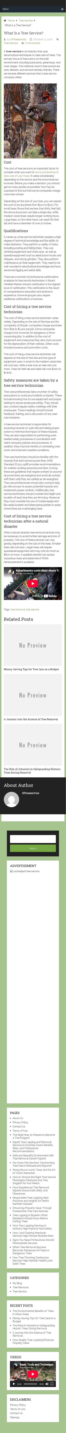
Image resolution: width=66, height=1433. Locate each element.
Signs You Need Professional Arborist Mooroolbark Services (33, 1242)
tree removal (18, 609)
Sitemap (14, 1417)
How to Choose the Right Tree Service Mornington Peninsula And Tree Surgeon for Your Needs (34, 1180)
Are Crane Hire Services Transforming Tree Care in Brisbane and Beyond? (34, 1164)
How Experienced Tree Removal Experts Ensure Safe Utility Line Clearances (31, 1190)
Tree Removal (20, 1287)
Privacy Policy (20, 1122)
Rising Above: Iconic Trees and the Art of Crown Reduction (34, 1171)
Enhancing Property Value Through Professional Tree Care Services (32, 1210)
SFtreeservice (18, 39)
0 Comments (32, 43)
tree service (32, 609)
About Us (18, 1118)
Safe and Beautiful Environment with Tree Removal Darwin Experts (33, 1157)
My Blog (17, 1283)
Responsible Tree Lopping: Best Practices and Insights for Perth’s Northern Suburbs (31, 1200)
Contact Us (19, 1126)
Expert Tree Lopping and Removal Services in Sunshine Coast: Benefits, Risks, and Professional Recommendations (33, 1147)
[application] (33, 1374)
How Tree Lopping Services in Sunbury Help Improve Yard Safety (32, 1227)
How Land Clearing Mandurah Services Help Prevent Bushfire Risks (33, 1234)
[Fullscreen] (51, 1383)
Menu (6, 9)
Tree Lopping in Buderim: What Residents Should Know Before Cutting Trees (30, 1218)
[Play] (13, 1383)
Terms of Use (20, 1130)
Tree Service (11, 43)
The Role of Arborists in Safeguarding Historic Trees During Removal (34, 1327)
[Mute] (47, 1383)
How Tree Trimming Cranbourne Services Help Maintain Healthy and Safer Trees (33, 1260)
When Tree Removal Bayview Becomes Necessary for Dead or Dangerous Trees (31, 1250)
